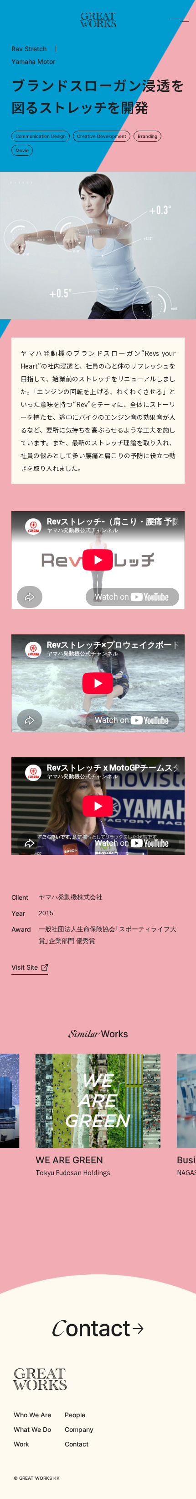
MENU (180, 20)
